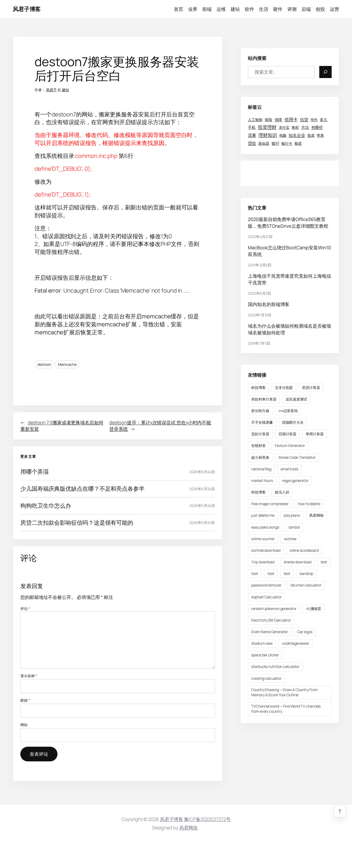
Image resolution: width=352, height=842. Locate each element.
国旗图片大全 (293, 422)
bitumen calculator (306, 585)
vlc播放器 (313, 608)
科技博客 (258, 387)
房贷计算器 (311, 387)
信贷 (304, 119)
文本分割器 (284, 387)
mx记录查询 (288, 410)
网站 (24, 724)
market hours (262, 480)
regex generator (295, 480)
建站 (65, 89)
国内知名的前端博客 (268, 304)
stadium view (262, 643)
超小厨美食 (260, 457)
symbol (294, 526)
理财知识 (267, 135)
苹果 (320, 135)
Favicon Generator (290, 445)
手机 (252, 127)
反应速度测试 (296, 398)
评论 (25, 608)
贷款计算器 (260, 433)
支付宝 (284, 127)
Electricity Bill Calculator (271, 619)
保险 (268, 119)
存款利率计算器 (263, 398)
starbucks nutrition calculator (275, 666)
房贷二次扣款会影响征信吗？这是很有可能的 (76, 523)
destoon (44, 364)
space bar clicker (265, 654)
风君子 (51, 89)
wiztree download (265, 550)
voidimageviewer (295, 643)
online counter (263, 538)
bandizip (306, 573)
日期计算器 (288, 433)
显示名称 (28, 675)
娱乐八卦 (282, 491)
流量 (252, 135)
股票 (311, 135)
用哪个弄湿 (34, 472)
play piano (292, 515)
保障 (278, 119)
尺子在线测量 (262, 422)
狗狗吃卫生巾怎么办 (45, 506)
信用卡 (291, 119)
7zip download (262, 561)
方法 (305, 127)
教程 (295, 127)
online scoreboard (304, 550)
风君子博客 (27, 9)
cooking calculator (266, 678)
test (324, 561)
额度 (298, 143)
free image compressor (270, 503)
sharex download (297, 561)
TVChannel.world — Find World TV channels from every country (286, 708)
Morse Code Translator (297, 457)
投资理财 (267, 127)
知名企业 (297, 135)
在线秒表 (258, 445)
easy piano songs (265, 526)
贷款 (252, 143)
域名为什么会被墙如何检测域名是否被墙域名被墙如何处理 (289, 328)
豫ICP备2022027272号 (207, 819)
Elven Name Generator (269, 631)
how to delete (309, 503)
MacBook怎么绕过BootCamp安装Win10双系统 (289, 250)
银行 (275, 143)
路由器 (263, 143)
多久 (324, 119)
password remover (266, 585)
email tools (289, 468)
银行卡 (286, 143)
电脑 (283, 135)
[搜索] (325, 72)
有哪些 (317, 127)
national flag (261, 468)
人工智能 (255, 119)
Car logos (304, 631)
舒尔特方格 (260, 410)
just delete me (262, 515)
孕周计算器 (315, 433)
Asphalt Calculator (266, 596)
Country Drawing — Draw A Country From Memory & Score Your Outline (284, 692)
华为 (314, 119)
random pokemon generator (274, 608)
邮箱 (25, 700)
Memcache (67, 364)
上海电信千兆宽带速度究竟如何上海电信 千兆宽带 (289, 279)
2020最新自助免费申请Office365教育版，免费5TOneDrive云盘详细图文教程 (288, 222)
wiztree (290, 538)
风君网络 (316, 515)
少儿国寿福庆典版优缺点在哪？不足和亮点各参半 (82, 489)
